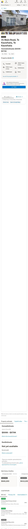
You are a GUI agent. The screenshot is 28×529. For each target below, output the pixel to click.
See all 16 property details (10, 76)
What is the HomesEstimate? (9, 436)
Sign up (21, 2)
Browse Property (5, 5)
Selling (19, 5)
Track (14, 87)
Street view (6, 102)
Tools (24, 5)
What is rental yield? (7, 453)
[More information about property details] (13, 58)
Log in (25, 2)
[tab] (8, 96)
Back (4, 8)
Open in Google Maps (15, 102)
